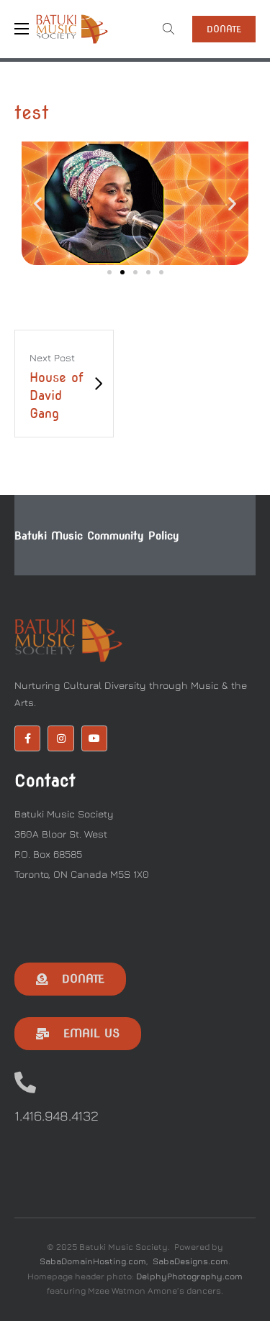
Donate (224, 29)
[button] (38, 204)
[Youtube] (94, 738)
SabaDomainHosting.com (93, 1261)
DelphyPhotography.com (189, 1276)
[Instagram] (60, 738)
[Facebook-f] (27, 738)
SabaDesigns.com (190, 1261)
